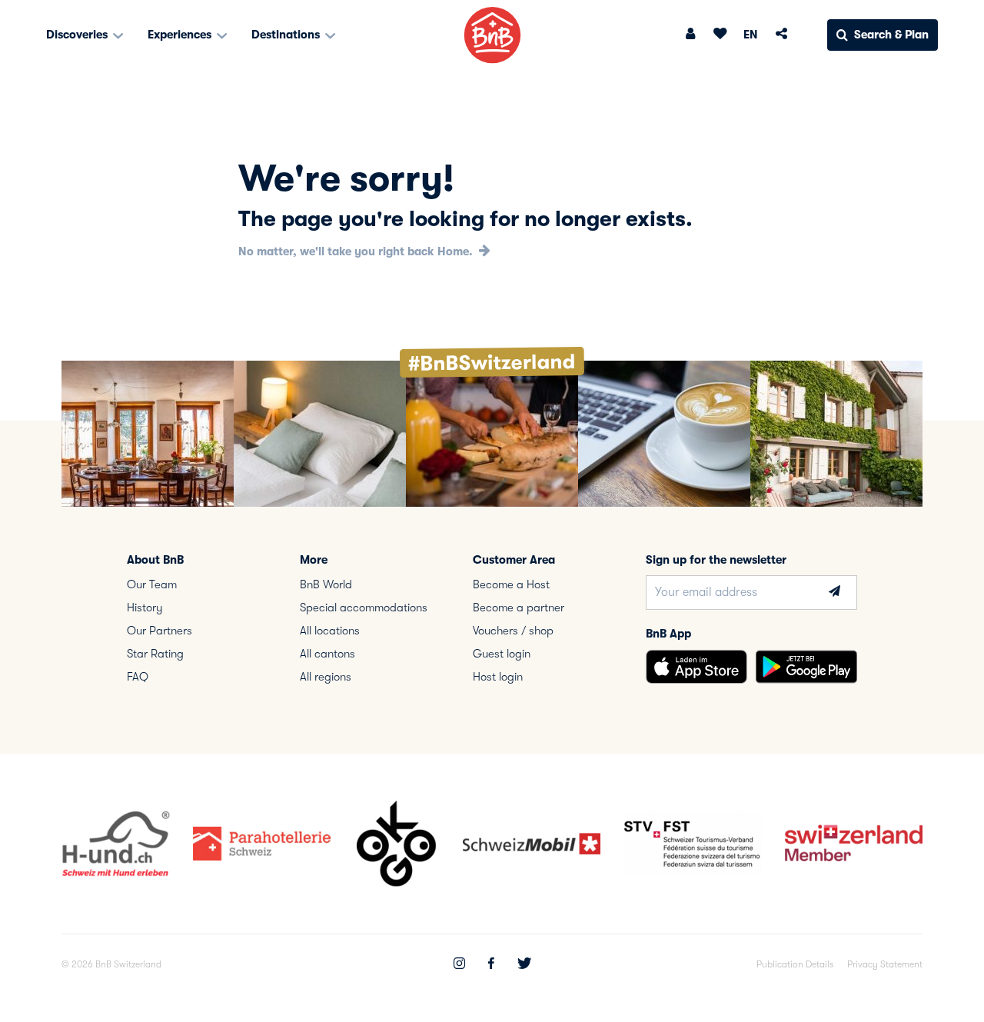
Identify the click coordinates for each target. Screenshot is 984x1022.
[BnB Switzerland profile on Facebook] (491, 965)
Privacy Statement (884, 964)
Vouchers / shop (513, 631)
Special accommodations (363, 607)
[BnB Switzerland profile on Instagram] (459, 965)
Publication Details (794, 964)
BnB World (326, 584)
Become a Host (511, 584)
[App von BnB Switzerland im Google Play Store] (806, 667)
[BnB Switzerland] (492, 35)
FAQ (137, 677)
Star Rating (155, 654)
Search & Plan (891, 35)
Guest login (501, 654)
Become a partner (518, 607)
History (145, 607)
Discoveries (78, 35)
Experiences (181, 35)
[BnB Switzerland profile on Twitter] (524, 965)
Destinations (287, 35)
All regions (325, 677)
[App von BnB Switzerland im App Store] (696, 667)
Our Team (152, 584)
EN (750, 35)
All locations (330, 631)
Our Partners (159, 631)
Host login (498, 677)
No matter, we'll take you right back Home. (357, 251)
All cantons (327, 654)
